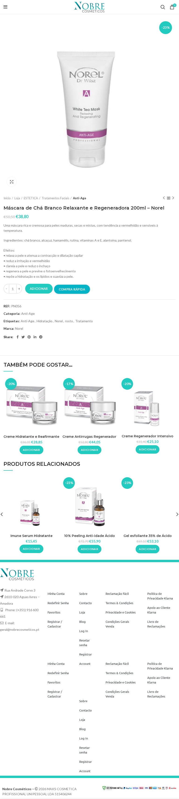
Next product (173, 198)
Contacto (85, 603)
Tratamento (84, 321)
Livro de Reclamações (156, 624)
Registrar (85, 654)
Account (84, 664)
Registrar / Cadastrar (55, 624)
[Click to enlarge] (11, 181)
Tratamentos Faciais (55, 198)
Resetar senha (84, 642)
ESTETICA (31, 198)
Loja (17, 198)
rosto (69, 321)
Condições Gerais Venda (117, 624)
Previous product (164, 198)
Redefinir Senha (58, 603)
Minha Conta (56, 594)
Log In (83, 631)
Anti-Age (79, 198)
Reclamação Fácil (117, 594)
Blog (82, 622)
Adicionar (39, 289)
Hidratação (44, 321)
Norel (59, 321)
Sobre (83, 594)
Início (7, 198)
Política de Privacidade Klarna (160, 596)
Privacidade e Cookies (121, 612)
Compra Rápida (72, 289)
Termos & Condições (119, 603)
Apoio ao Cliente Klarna (158, 610)
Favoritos (54, 612)
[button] (31, 450)
